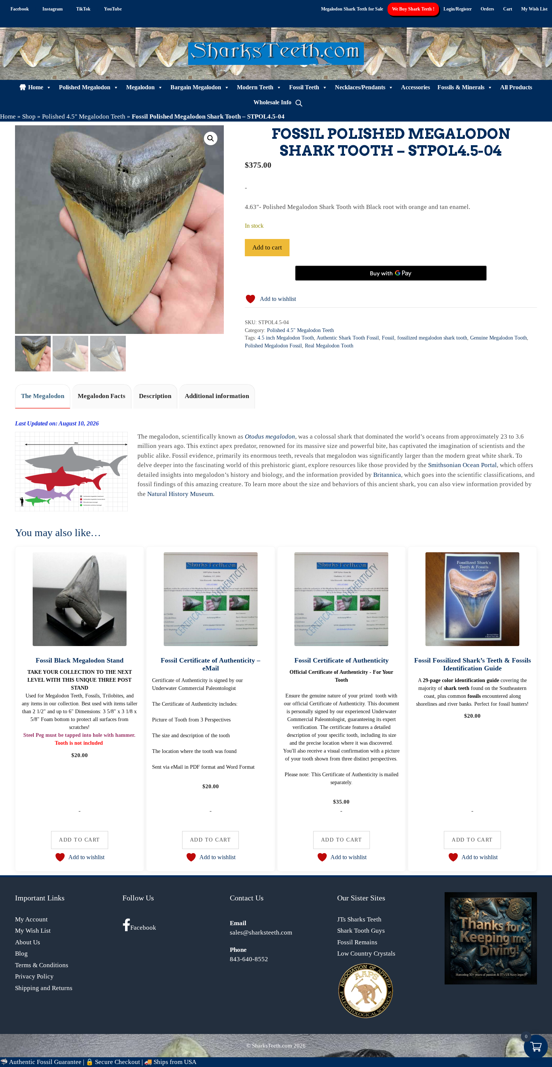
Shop (29, 116)
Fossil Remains (357, 942)
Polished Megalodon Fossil (273, 346)
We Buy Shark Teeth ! (413, 9)
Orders (487, 9)
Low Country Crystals (366, 953)
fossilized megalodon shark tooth (432, 338)
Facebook (143, 927)
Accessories (415, 87)
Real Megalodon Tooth (329, 346)
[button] (210, 138)
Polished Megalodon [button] (84, 87)
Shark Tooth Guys (361, 930)
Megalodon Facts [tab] (101, 396)
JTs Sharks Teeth (359, 919)
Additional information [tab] (217, 396)
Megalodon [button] (140, 87)
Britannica (387, 474)
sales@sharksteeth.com (261, 932)
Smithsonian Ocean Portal (462, 465)
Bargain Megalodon (195, 87)
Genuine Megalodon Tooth (498, 338)
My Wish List (534, 9)
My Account (31, 919)
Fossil (388, 338)
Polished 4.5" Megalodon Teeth (83, 116)
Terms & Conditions (41, 965)
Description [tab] (155, 396)
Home (35, 87)
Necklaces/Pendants (360, 87)
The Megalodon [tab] (42, 396)
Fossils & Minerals (460, 87)
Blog (21, 953)
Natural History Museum (180, 493)
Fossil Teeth (304, 87)
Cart (507, 9)
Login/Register (457, 9)
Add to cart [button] (79, 840)
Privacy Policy (34, 976)
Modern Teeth (255, 87)
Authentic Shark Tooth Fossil (348, 338)
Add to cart (267, 247)
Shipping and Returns (43, 988)
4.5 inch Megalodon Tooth (286, 338)
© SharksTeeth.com (269, 1046)
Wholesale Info (272, 102)
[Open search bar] (299, 102)
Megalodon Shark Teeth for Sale (352, 9)
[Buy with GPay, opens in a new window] (391, 273)
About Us (27, 942)
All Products (516, 87)
